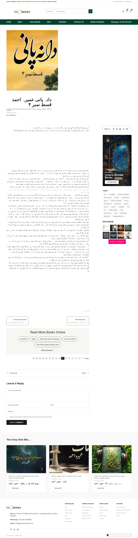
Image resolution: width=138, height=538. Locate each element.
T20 (128, 207)
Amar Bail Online (108, 476)
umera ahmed (113, 210)
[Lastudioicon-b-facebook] (11, 529)
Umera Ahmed (19, 478)
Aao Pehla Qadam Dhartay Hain (48, 345)
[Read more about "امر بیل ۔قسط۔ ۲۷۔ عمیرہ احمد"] (112, 459)
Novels (34, 109)
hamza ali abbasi (116, 200)
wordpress (123, 213)
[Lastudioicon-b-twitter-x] (14, 529)
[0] (127, 11)
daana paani (108, 197)
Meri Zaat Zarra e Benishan (50, 339)
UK (105, 210)
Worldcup (107, 216)
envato (116, 197)
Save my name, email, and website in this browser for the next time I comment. (31, 417)
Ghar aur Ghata (69, 339)
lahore (106, 207)
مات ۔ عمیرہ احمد (59, 481)
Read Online (41, 109)
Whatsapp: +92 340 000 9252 (121, 22)
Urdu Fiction (107, 213)
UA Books (12, 115)
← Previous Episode (17, 321)
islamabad (117, 204)
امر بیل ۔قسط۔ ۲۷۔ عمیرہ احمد (108, 483)
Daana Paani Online (23, 109)
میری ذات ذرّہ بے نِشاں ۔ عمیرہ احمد (24, 483)
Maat (33, 339)
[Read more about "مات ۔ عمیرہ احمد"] (69, 459)
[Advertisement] (47, 150)
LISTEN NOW (111, 182)
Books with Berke (123, 194)
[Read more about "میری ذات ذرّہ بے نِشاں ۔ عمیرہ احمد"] (26, 459)
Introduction (107, 204)
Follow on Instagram (117, 242)
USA (115, 213)
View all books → (47, 350)
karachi (126, 204)
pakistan (121, 207)
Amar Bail (23, 339)
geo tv (106, 200)
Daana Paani (11, 109)
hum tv (126, 200)
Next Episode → (78, 321)
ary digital (112, 194)
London (113, 207)
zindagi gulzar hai (118, 216)
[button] (106, 228)
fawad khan (125, 197)
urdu (121, 210)
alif (105, 194)
